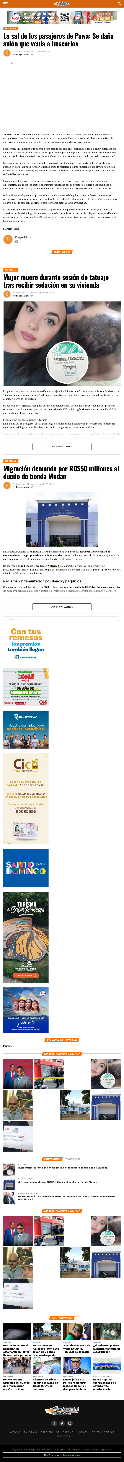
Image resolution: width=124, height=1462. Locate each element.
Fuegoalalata (22, 54)
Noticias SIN (55, 565)
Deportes (63, 1436)
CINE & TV (82, 1432)
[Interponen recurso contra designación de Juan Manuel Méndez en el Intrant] (18, 1074)
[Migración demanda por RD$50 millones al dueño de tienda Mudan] (106, 1105)
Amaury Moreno (71, 1455)
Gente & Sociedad (103, 1432)
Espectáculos (50, 1432)
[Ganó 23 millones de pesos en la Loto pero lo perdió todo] (18, 1136)
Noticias (14, 1432)
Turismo (68, 1432)
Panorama (31, 1432)
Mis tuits (7, 1046)
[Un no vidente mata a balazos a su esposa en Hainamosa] (49, 1074)
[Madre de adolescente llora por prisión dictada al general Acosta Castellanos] (18, 1105)
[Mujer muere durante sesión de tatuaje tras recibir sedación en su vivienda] (106, 1074)
